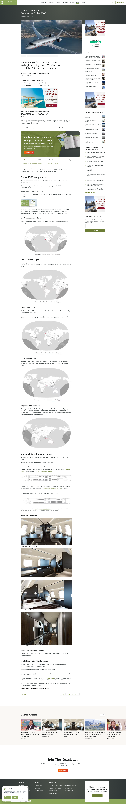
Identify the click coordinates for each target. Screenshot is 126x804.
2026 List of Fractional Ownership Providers (93, 125)
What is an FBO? (67, 789)
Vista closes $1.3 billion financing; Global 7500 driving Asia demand (92, 57)
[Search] (110, 2)
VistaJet (26, 159)
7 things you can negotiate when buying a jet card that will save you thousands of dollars (96, 174)
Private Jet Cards (38, 787)
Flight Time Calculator (68, 790)
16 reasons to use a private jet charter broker (95, 181)
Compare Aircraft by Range (91, 129)
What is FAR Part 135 (53, 795)
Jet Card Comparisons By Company (91, 121)
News (77, 2)
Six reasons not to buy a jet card (94, 178)
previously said (50, 680)
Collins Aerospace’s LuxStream (43, 511)
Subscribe (95, 230)
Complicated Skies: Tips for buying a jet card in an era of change (96, 153)
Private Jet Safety (52, 794)
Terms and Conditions (46, 799)
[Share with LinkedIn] (66, 696)
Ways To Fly (44, 2)
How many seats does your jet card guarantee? (95, 166)
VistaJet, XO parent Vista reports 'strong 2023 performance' (92, 74)
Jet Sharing (37, 790)
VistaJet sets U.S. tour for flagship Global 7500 (93, 65)
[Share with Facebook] (61, 696)
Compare (58, 2)
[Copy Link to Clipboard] (75, 696)
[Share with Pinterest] (72, 696)
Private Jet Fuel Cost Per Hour (92, 137)
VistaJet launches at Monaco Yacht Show (92, 83)
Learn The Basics (53, 784)
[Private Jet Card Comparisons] (8, 2)
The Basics (65, 2)
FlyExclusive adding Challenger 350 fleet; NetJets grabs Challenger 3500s (92, 70)
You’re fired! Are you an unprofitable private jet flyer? (95, 162)
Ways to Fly (38, 784)
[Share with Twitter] (64, 696)
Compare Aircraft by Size (91, 133)
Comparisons (20, 784)
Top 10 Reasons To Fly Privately (55, 787)
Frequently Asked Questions (55, 790)
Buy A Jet (37, 794)
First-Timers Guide (52, 789)
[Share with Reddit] (69, 696)
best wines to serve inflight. (44, 473)
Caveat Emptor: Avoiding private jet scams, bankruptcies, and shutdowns (95, 188)
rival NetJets (51, 127)
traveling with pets (26, 492)
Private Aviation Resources (70, 787)
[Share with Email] (78, 696)
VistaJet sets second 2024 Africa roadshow (92, 61)
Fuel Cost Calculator (68, 792)
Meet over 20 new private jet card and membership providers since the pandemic (95, 158)
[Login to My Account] (112, 2)
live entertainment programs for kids (51, 490)
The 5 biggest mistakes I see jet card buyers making (95, 169)
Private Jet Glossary (53, 792)
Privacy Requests (38, 799)
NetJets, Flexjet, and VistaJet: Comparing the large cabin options (40, 163)
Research (72, 2)
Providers (51, 2)
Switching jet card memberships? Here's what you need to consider (96, 185)
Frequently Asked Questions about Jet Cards (91, 141)
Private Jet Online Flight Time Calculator (92, 116)
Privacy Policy (31, 799)
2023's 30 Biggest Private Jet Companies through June (92, 87)
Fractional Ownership (39, 792)
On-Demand (37, 789)
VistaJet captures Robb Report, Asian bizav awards (92, 79)
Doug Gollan (24, 16)
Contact (83, 2)
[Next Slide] (103, 717)
